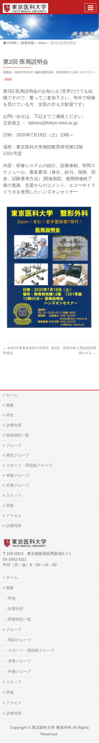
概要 (10, 405)
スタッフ (13, 495)
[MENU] (90, 7)
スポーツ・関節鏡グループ (29, 465)
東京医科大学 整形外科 (52, 727)
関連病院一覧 (17, 435)
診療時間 (13, 525)
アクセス (13, 515)
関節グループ (17, 455)
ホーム (12, 395)
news (8, 78)
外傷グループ (17, 485)
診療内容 (13, 425)
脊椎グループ (17, 475)
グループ (13, 445)
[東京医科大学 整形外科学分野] (25, 7)
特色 (10, 415)
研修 (10, 505)
